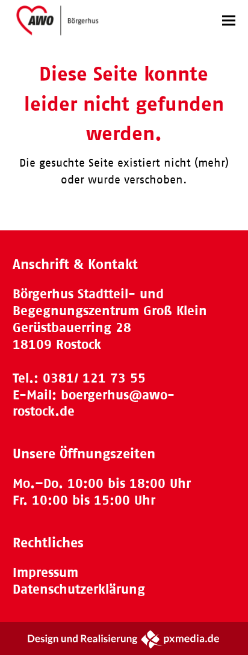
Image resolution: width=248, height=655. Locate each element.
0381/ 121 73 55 (94, 378)
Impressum (45, 572)
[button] (228, 20)
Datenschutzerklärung (79, 589)
